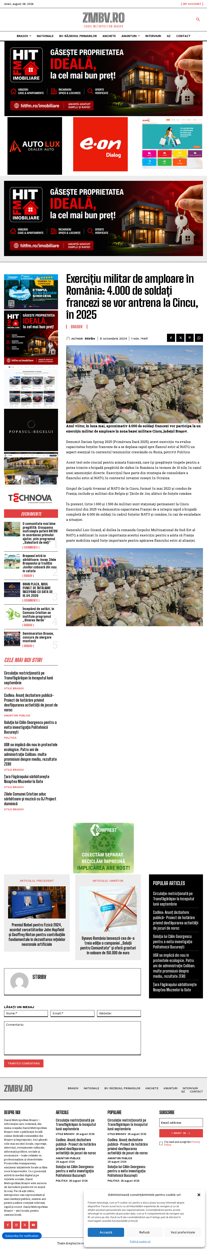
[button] (199, 1195)
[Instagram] (16, 1225)
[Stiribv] (68, 339)
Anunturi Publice (17, 715)
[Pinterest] (190, 338)
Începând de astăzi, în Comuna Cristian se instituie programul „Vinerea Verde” (38, 614)
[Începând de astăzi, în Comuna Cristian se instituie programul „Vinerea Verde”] (12, 614)
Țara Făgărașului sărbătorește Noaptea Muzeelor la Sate (26, 779)
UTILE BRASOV (14, 688)
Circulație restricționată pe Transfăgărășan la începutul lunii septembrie (28, 678)
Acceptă (106, 1232)
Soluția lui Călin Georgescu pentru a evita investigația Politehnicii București (30, 727)
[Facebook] (171, 338)
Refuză (144, 1232)
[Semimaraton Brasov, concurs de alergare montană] (12, 639)
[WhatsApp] (199, 338)
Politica (10, 737)
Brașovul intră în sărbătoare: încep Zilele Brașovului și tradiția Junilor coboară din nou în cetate (40, 563)
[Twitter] (180, 338)
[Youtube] (33, 1225)
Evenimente (31, 547)
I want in (179, 1133)
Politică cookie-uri (140, 1241)
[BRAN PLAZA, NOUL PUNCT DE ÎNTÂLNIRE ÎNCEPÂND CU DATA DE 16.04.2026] (12, 589)
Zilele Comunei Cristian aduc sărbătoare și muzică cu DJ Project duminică (30, 798)
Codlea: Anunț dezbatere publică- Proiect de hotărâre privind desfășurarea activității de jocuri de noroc (31, 702)
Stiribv (90, 338)
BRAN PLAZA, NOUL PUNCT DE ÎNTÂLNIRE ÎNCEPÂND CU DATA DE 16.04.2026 (38, 589)
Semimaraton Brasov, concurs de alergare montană (38, 637)
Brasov (28, 575)
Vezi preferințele (183, 1232)
